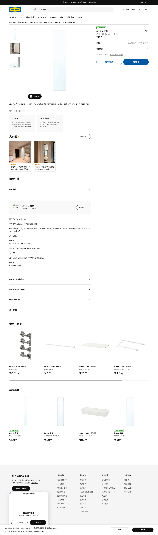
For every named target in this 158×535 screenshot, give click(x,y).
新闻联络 (127, 484)
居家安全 (83, 480)
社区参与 (105, 496)
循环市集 (60, 504)
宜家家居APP (62, 480)
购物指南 (83, 508)
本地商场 (60, 484)
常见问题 (83, 496)
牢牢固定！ (128, 492)
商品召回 (127, 488)
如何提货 (99, 49)
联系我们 (83, 488)
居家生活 (105, 500)
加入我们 (105, 484)
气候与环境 (106, 492)
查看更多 (34, 483)
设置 (119, 530)
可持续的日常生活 (108, 488)
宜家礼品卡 (84, 511)
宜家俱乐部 (61, 492)
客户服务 (83, 484)
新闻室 (126, 480)
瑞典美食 (60, 500)
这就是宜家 (106, 480)
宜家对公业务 (62, 496)
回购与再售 (61, 508)
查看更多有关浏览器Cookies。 (46, 528)
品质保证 (83, 504)
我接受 (143, 530)
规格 (98, 43)
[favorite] (146, 31)
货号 (10, 111)
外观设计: (38, 167)
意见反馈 (105, 504)
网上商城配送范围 (86, 492)
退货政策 (83, 500)
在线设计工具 (62, 488)
